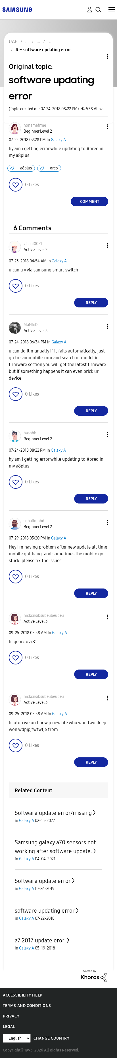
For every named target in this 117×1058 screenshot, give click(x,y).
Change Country (51, 1038)
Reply (91, 302)
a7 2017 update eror (40, 940)
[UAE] (17, 9)
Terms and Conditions (27, 1005)
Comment (89, 201)
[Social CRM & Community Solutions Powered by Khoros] (93, 975)
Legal (9, 1026)
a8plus (26, 168)
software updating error (45, 910)
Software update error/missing (53, 813)
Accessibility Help (22, 995)
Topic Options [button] (98, 56)
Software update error (43, 881)
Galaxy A (58, 139)
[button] (98, 126)
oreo (54, 168)
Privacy (11, 1016)
